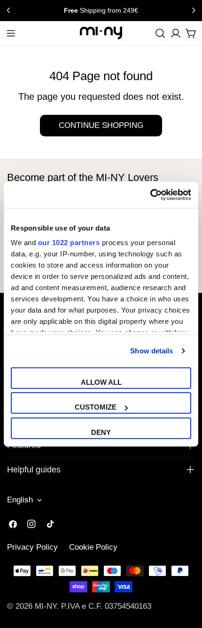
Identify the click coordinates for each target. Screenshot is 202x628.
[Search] (160, 33)
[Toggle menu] (10, 33)
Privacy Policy (32, 547)
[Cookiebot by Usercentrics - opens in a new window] (150, 195)
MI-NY (45, 606)
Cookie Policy (93, 547)
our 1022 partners (69, 243)
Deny (101, 432)
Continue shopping (101, 125)
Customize (96, 407)
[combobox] (160, 33)
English (20, 499)
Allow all (101, 382)
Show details (151, 351)
